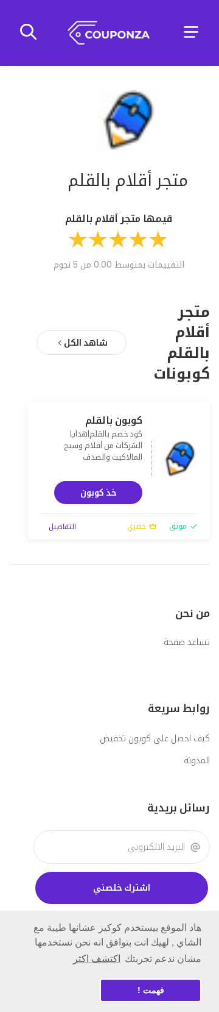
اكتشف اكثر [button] (96, 958)
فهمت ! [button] (150, 990)
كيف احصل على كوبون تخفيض (155, 738)
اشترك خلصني (121, 888)
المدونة (197, 760)
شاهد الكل (86, 343)
